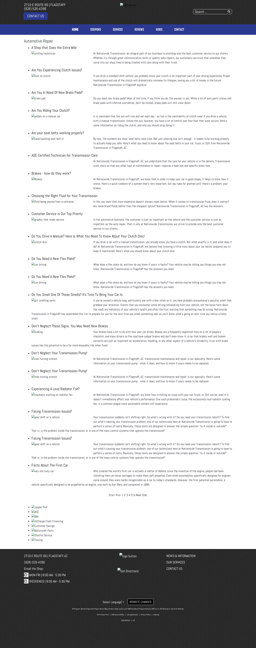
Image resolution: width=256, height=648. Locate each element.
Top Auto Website (177, 609)
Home (75, 29)
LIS (134, 620)
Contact (179, 29)
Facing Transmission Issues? (51, 411)
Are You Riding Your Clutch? (50, 110)
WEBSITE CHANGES (140, 602)
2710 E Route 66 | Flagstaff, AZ (45, 556)
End (144, 495)
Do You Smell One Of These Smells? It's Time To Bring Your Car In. (77, 294)
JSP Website (164, 609)
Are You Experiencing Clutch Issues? (56, 70)
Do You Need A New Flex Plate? (53, 258)
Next (138, 495)
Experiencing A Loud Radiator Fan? (55, 388)
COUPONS (95, 29)
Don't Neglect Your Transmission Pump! (59, 352)
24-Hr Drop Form (103, 614)
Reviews (139, 29)
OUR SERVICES (175, 562)
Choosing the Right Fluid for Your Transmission (64, 195)
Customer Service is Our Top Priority (57, 213)
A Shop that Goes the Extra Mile (54, 47)
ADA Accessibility (118, 614)
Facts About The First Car (49, 465)
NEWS (159, 29)
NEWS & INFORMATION (180, 556)
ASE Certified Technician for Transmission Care (64, 155)
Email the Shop (33, 568)
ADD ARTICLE (125, 620)
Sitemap (156, 614)
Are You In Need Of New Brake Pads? (57, 92)
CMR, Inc (154, 609)
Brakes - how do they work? (51, 173)
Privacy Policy (146, 614)
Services (118, 29)
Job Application (132, 614)
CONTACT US (35, 16)
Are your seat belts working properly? (57, 132)
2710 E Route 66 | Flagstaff (45, 4)
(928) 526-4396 (35, 8)
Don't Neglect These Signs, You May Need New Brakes (69, 326)
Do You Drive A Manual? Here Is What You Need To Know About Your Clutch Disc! (88, 236)
